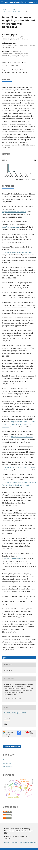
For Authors (7, 763)
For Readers (7, 760)
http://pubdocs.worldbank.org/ (22, 437)
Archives (11, 9)
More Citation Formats (13, 698)
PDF (6, 658)
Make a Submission (12, 746)
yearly (33, 179)
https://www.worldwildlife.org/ (13, 559)
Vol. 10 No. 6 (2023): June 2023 (13, 11)
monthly (28, 179)
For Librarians (7, 766)
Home (4, 9)
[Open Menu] (2, 2)
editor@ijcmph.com (30, 842)
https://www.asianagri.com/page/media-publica (18, 252)
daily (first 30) (19, 179)
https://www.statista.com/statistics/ (14, 212)
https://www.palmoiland (10, 227)
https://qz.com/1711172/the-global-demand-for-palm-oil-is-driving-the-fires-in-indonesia (18, 424)
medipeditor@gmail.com (13, 842)
